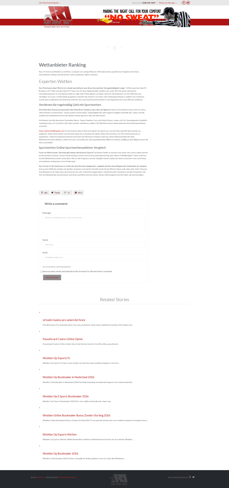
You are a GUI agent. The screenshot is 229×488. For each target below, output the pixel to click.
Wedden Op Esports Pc (56, 358)
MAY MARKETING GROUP (67, 477)
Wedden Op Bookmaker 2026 (60, 453)
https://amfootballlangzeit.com (51, 131)
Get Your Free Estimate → (50, 3)
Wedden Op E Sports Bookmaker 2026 (66, 396)
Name (45, 240)
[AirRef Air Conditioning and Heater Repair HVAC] (57, 15)
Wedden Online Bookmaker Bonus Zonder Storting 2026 (76, 415)
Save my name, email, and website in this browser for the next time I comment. (77, 271)
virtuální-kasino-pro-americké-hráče (64, 319)
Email (44, 252)
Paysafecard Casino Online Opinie (63, 339)
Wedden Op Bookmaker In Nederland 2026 (68, 377)
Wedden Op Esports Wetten (60, 434)
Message (46, 213)
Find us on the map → (168, 3)
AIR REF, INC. (41, 477)
